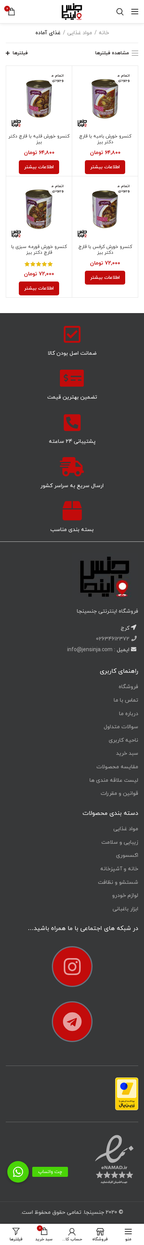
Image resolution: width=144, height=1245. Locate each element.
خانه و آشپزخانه (119, 869)
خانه (104, 33)
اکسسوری (127, 855)
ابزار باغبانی (125, 909)
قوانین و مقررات (119, 793)
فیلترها (20, 53)
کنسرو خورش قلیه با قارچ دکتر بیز (39, 139)
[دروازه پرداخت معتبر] (126, 1093)
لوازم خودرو (125, 895)
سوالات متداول (121, 727)
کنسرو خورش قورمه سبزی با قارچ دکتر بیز (39, 250)
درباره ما (128, 713)
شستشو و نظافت (118, 882)
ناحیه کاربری (123, 740)
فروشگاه (128, 686)
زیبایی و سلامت (119, 842)
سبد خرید (127, 753)
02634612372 (113, 639)
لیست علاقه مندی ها (113, 780)
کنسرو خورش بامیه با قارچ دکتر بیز (105, 139)
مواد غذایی (79, 33)
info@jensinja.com (90, 649)
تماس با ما (126, 700)
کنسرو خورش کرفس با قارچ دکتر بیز (105, 250)
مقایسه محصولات (117, 767)
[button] (18, 1172)
